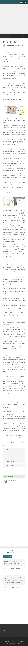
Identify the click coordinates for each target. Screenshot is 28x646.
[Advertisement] (14, 19)
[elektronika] (8, 634)
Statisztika (8, 457)
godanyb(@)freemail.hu (14, 587)
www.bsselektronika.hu (11, 630)
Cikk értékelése (10, 465)
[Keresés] (26, 36)
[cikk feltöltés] (16, 634)
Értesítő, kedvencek (11, 461)
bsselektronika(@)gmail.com (13, 629)
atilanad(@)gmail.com (14, 568)
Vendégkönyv (8, 639)
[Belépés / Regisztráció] (13, 36)
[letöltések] (24, 634)
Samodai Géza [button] (21, 471)
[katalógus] (12, 634)
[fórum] (20, 634)
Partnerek (16, 639)
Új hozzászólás (8, 556)
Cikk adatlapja (10, 450)
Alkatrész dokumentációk (12, 453)
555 (5, 82)
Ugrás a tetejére (21, 641)
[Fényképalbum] (17, 36)
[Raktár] (21, 36)
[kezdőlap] (4, 634)
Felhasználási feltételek (9, 641)
